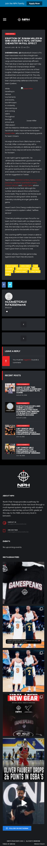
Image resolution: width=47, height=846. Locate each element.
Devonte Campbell (13, 183)
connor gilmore (23, 268)
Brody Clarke (27, 185)
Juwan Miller (10, 133)
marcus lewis (21, 271)
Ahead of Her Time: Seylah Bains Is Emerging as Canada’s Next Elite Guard (28, 390)
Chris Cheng (25, 266)
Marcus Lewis (35, 180)
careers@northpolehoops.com (18, 532)
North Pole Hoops (13, 841)
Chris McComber (22, 180)
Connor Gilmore (11, 185)
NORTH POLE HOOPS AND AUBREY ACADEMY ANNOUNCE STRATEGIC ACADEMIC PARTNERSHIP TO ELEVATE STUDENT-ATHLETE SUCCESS (28, 410)
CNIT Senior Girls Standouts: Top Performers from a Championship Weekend (28, 431)
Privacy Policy (39, 844)
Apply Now (34, 3)
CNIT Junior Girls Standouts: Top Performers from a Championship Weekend (28, 450)
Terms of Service (9, 844)
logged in (27, 360)
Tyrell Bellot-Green (29, 183)
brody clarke (12, 266)
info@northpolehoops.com (17, 524)
